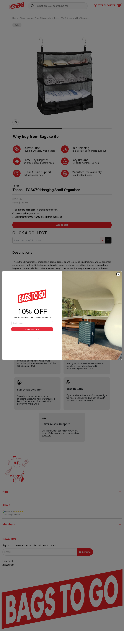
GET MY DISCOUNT (32, 329)
